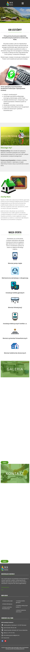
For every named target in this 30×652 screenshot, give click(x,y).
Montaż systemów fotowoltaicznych (15, 338)
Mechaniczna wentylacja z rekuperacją (15, 278)
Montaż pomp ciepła (15, 263)
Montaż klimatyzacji (15, 307)
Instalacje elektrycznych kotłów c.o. (15, 324)
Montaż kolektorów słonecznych (15, 353)
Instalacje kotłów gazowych (15, 293)
